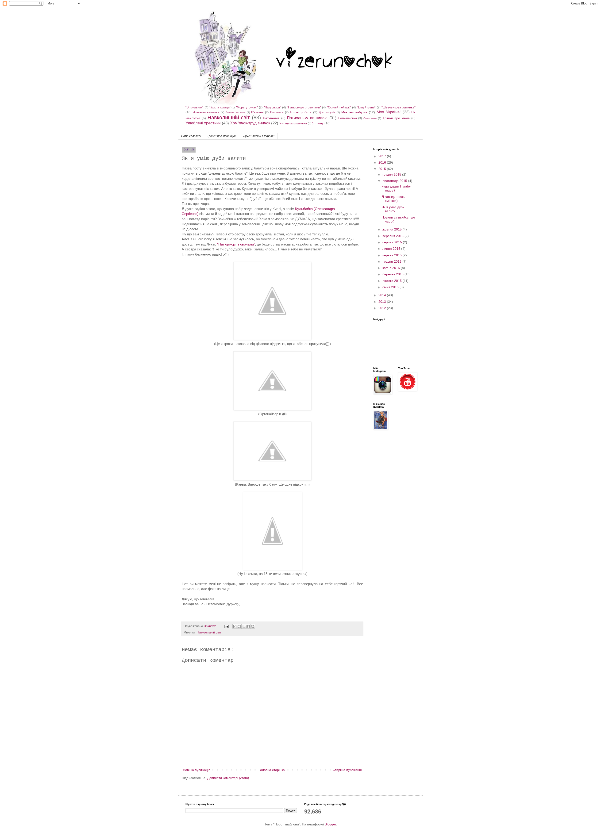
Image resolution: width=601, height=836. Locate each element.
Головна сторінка (271, 770)
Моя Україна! (389, 112)
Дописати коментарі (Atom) (228, 778)
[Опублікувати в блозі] (239, 626)
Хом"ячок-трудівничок (250, 123)
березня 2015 (393, 274)
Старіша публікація (347, 770)
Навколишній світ (229, 117)
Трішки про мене (396, 118)
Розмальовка (347, 118)
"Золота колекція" (220, 107)
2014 (382, 295)
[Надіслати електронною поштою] (234, 626)
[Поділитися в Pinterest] (252, 626)
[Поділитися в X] (243, 626)
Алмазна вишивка (206, 112)
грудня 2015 (392, 174)
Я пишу (318, 123)
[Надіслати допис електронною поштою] (226, 626)
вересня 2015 (393, 236)
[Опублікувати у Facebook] (248, 626)
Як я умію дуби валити (393, 209)
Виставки (276, 112)
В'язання (257, 112)
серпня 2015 (392, 242)
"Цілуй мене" (366, 107)
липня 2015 (391, 248)
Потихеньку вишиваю (307, 118)
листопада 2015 (395, 181)
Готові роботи (301, 112)
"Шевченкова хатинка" (398, 107)
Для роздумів (327, 112)
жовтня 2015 (392, 229)
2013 (382, 301)
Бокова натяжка (235, 112)
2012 (382, 308)
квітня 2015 (391, 268)
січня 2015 (391, 287)
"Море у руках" (247, 107)
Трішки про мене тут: (222, 136)
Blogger (330, 824)
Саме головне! (191, 136)
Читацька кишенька (293, 123)
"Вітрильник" (194, 107)
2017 (382, 156)
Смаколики (370, 118)
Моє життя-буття (354, 112)
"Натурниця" (272, 107)
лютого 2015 (392, 281)
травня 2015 (392, 261)
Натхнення (271, 118)
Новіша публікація (196, 770)
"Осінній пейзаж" (339, 107)
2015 (382, 169)
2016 (382, 162)
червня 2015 (392, 255)
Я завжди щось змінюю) (393, 199)
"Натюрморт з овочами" (304, 107)
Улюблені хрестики (203, 123)
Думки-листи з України (258, 136)
